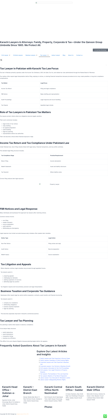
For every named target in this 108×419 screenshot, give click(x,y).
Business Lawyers (30, 55)
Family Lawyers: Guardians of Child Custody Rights (54, 360)
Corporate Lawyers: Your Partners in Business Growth (55, 366)
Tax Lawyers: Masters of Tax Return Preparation (53, 376)
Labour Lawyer (56, 55)
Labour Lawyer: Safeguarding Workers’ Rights (53, 379)
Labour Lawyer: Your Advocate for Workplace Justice (55, 378)
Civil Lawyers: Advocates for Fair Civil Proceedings (54, 368)
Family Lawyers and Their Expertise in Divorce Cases (55, 358)
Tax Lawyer (43, 55)
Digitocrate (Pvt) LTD (23, 414)
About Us (70, 55)
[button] (1, 60)
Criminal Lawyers (18, 55)
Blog (64, 55)
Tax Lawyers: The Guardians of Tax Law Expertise (54, 374)
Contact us (79, 55)
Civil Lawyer (4, 55)
